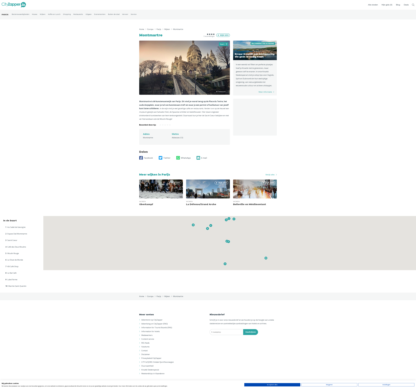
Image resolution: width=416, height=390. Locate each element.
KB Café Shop (11, 266)
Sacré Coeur (11, 240)
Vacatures (145, 346)
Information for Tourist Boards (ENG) (156, 327)
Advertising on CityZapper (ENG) (154, 324)
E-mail (204, 158)
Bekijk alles (270, 175)
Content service (147, 339)
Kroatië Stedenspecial (150, 370)
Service (133, 14)
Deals (406, 5)
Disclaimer (145, 354)
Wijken (42, 14)
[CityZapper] (14, 5)
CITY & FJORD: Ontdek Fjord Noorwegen (157, 362)
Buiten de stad (113, 14)
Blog (398, 5)
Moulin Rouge (12, 253)
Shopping (67, 14)
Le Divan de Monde (14, 260)
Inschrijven (250, 332)
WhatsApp (186, 158)
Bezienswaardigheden (20, 14)
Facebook (148, 158)
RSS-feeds (145, 343)
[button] (229, 218)
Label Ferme (11, 279)
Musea (34, 14)
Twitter (166, 158)
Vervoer (125, 14)
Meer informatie (265, 92)
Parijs (5, 15)
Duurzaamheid (147, 366)
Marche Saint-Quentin (15, 286)
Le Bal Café (10, 273)
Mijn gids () (387, 5)
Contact (144, 350)
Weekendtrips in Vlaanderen (152, 373)
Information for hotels (150, 331)
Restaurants (78, 14)
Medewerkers (147, 335)
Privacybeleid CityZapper (151, 358)
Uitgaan (88, 14)
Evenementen (99, 14)
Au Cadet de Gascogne (15, 227)
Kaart (222, 44)
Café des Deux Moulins (15, 247)
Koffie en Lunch (54, 14)
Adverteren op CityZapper (151, 320)
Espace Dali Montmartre (16, 234)
